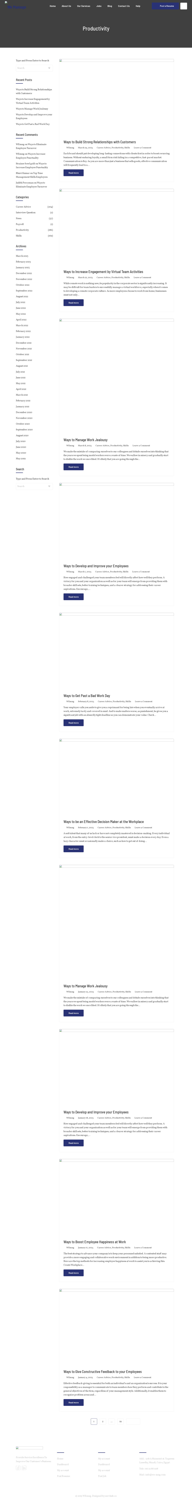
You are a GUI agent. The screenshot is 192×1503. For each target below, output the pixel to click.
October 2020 (23, 424)
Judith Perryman (24, 182)
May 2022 (21, 314)
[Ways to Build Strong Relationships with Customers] (116, 97)
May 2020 (21, 453)
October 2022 (22, 285)
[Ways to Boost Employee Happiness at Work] (116, 1197)
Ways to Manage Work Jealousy (86, 440)
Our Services (83, 5)
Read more (74, 172)
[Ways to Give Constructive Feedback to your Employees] (116, 1326)
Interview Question (25, 212)
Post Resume (63, 1476)
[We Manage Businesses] (23, 6)
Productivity (117, 147)
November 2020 (24, 418)
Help (138, 5)
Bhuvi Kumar (23, 173)
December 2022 (24, 273)
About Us (66, 5)
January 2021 (22, 406)
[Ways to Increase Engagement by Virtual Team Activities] (116, 226)
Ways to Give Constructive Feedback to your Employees (103, 1371)
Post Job (102, 1476)
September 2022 (24, 290)
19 (120, 1421)
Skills (127, 147)
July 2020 (20, 441)
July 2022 (20, 302)
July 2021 (20, 372)
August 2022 (22, 296)
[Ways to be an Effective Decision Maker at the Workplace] (116, 777)
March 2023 (22, 256)
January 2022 (23, 337)
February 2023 (23, 261)
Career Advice (104, 147)
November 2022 (24, 279)
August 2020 (22, 435)
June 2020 (21, 447)
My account (63, 1470)
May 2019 (21, 458)
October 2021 (22, 354)
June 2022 (21, 308)
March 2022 (22, 325)
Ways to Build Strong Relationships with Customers (100, 142)
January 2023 (23, 267)
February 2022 (23, 331)
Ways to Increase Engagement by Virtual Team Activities (103, 271)
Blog (110, 5)
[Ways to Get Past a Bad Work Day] (116, 650)
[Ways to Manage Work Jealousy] (116, 375)
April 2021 (21, 389)
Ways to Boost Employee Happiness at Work (95, 1242)
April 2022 (21, 319)
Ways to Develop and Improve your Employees (96, 566)
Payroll (20, 224)
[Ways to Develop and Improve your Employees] (116, 521)
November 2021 (24, 348)
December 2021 (23, 343)
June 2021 (20, 377)
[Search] (49, 68)
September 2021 (24, 360)
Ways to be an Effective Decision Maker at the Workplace (104, 821)
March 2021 (22, 395)
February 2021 (23, 400)
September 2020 (24, 429)
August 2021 (22, 366)
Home (53, 5)
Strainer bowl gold (25, 163)
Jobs (98, 5)
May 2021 (20, 383)
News (18, 218)
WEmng (70, 147)
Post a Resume (167, 5)
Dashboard (63, 1464)
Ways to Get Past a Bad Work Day (87, 695)
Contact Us (124, 5)
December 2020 (24, 412)
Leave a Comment (142, 147)
